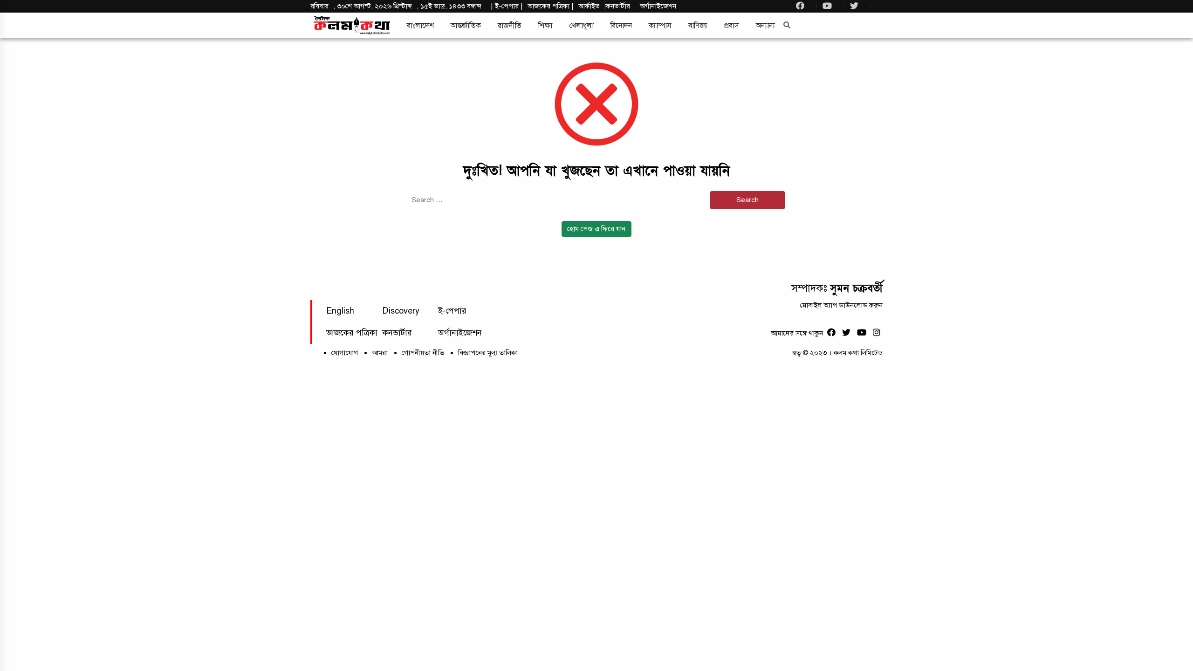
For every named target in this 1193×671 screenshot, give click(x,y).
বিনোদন (621, 25)
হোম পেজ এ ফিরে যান (596, 229)
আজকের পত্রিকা (351, 333)
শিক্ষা (545, 25)
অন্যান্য (765, 25)
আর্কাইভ (589, 6)
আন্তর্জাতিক (466, 25)
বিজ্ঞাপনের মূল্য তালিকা (488, 353)
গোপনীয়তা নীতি (423, 353)
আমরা (380, 353)
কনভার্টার (619, 6)
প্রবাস (731, 25)
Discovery (400, 311)
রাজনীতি (509, 25)
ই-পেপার (507, 6)
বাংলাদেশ (420, 25)
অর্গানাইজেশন (658, 6)
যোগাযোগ (344, 353)
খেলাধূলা (581, 25)
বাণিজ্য (697, 25)
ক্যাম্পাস (660, 25)
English (340, 311)
